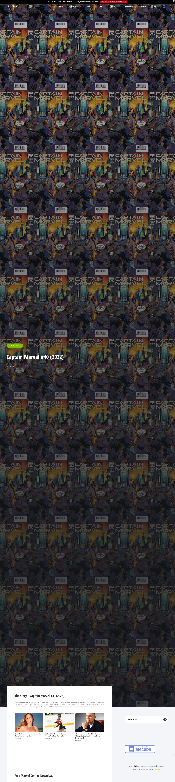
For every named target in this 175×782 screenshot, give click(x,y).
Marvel (113, 6)
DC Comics (99, 6)
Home (61, 6)
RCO (88, 6)
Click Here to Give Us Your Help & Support (113, 2)
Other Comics (128, 6)
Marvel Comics (15, 346)
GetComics (12, 6)
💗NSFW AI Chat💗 (75, 6)
